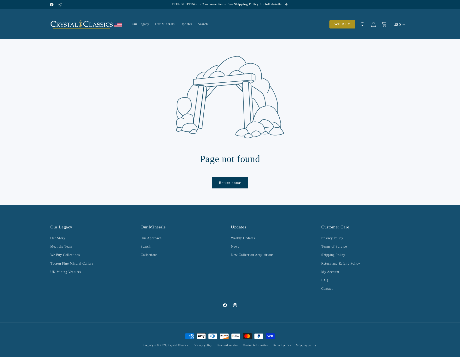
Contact (327, 288)
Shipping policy (306, 344)
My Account (330, 272)
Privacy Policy (332, 238)
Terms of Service (334, 246)
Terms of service (227, 344)
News (235, 246)
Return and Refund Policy (340, 263)
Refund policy (282, 344)
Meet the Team (61, 246)
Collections (149, 255)
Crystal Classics (178, 345)
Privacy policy (203, 344)
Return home (230, 183)
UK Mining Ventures (65, 272)
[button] (363, 24)
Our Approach (151, 238)
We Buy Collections (65, 255)
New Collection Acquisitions (252, 255)
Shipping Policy (333, 255)
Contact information (255, 344)
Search (146, 246)
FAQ (324, 280)
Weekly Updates (243, 238)
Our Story (57, 238)
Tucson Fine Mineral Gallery (71, 263)
